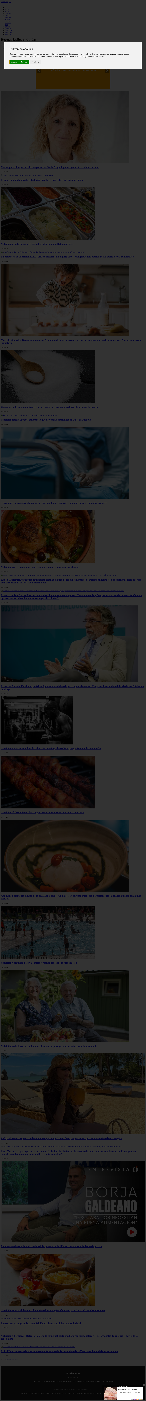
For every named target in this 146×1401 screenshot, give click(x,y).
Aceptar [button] (14, 62)
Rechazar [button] (24, 62)
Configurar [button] (36, 62)
